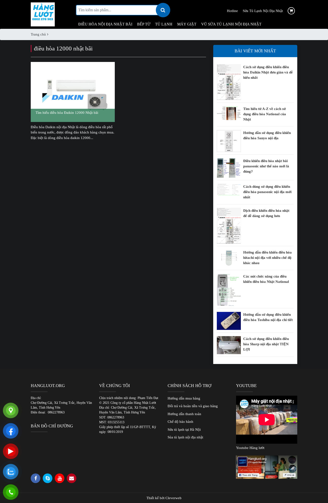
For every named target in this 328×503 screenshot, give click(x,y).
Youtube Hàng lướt (250, 448)
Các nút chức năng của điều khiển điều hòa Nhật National (266, 279)
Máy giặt (186, 24)
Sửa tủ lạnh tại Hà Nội (184, 429)
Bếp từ (143, 24)
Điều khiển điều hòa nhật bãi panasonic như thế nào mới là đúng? (266, 166)
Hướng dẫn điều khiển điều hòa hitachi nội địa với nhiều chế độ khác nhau (267, 257)
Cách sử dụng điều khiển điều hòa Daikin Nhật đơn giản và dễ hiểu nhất (268, 72)
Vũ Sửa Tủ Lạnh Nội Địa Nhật (231, 24)
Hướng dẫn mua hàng (184, 398)
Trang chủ (38, 34)
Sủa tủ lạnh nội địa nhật (185, 437)
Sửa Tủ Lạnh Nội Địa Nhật (263, 11)
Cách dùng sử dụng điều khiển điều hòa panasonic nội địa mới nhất (267, 192)
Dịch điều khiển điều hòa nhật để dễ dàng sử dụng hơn (266, 213)
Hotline (232, 11)
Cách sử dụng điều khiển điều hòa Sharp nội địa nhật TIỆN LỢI (266, 344)
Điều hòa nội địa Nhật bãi (105, 24)
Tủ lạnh (163, 24)
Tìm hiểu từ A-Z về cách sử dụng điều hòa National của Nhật (264, 114)
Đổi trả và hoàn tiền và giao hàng (193, 406)
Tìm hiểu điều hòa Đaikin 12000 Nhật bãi (67, 113)
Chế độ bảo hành (180, 422)
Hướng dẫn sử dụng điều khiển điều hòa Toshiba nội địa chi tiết (268, 317)
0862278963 (56, 412)
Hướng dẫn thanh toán (184, 414)
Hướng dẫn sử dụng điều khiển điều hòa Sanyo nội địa (267, 135)
